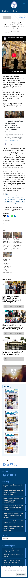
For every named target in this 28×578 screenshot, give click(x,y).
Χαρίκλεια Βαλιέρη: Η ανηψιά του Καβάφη (13, 555)
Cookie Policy (7, 572)
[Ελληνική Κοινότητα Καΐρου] (14, 4)
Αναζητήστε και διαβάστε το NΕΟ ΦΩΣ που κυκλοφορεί (13, 486)
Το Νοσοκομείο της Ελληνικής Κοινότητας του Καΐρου (13, 353)
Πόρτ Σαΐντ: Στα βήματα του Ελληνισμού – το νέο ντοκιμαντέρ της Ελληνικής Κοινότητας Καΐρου (12, 299)
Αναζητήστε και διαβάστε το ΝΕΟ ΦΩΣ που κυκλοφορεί (13, 522)
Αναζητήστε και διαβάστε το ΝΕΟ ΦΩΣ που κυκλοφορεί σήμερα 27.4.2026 (13, 515)
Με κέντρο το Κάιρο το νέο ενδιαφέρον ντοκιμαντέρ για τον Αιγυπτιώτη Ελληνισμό (12, 327)
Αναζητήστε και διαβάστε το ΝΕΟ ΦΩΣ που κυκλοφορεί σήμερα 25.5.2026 (13, 500)
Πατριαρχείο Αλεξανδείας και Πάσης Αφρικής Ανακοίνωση (12, 550)
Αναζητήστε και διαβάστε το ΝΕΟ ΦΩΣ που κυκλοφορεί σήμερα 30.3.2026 (13, 528)
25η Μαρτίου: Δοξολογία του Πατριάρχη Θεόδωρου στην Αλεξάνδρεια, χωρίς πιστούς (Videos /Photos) (6, 242)
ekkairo (14, 31)
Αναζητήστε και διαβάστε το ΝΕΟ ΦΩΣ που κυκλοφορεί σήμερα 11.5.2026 (13, 507)
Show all (22, 17)
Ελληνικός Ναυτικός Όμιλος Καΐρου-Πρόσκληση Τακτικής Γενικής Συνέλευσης (12, 562)
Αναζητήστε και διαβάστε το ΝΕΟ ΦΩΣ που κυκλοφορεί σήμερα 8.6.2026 (13, 492)
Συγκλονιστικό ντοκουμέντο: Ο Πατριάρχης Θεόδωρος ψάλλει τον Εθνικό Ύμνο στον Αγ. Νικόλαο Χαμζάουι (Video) (17, 242)
